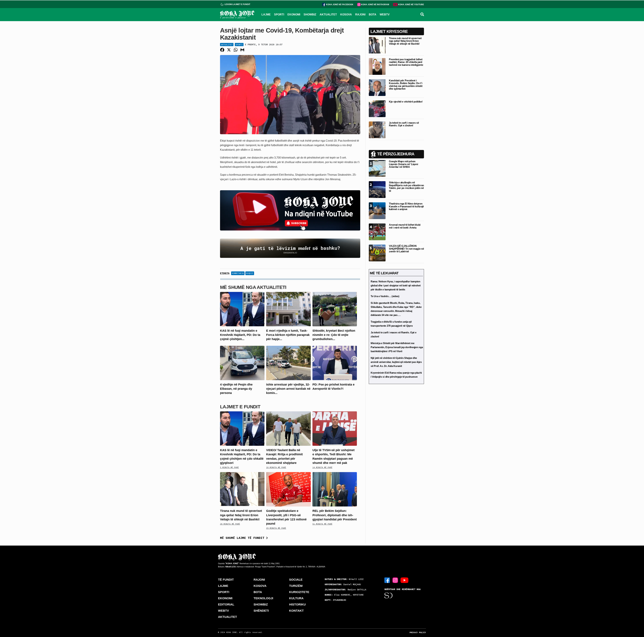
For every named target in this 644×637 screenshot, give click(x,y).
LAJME (266, 14)
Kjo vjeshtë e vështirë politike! (405, 101)
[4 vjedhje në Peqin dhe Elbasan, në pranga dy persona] (242, 362)
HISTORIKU (297, 604)
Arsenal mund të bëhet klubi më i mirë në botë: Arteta (404, 226)
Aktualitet (227, 44)
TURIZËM (296, 586)
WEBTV (385, 14)
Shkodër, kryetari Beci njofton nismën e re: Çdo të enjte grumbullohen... (333, 335)
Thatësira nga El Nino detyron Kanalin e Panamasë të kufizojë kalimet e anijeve (406, 206)
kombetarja (238, 273)
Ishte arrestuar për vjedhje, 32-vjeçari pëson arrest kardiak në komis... (288, 389)
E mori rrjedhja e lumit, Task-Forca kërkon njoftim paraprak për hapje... (288, 335)
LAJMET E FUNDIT (240, 406)
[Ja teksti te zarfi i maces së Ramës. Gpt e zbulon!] (377, 129)
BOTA (372, 14)
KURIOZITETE (299, 592)
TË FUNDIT (226, 579)
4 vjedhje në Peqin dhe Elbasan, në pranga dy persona (236, 389)
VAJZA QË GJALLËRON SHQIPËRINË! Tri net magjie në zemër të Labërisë (406, 248)
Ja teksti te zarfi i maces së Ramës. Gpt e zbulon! (404, 124)
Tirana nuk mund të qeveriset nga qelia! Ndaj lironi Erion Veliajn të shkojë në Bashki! (241, 515)
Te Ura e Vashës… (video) (385, 296)
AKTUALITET (328, 14)
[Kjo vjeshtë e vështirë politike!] (377, 108)
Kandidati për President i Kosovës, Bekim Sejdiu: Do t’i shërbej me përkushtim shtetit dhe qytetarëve (405, 84)
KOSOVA (346, 14)
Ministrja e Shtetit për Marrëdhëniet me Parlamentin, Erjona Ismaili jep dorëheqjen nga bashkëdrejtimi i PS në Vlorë (397, 347)
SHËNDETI (261, 610)
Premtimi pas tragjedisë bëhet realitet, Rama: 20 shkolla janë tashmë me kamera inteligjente (406, 62)
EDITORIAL (226, 604)
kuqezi (249, 273)
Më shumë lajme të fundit (243, 538)
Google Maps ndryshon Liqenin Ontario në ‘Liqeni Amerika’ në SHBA (403, 164)
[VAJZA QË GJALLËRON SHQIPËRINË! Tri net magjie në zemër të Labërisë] (377, 252)
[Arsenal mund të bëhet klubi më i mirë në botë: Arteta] (377, 231)
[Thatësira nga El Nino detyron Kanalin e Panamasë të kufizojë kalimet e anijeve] (377, 210)
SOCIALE (296, 579)
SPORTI (279, 14)
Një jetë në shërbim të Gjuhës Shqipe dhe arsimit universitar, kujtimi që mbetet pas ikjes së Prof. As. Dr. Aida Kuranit (396, 361)
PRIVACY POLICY (418, 632)
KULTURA (296, 598)
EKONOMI (293, 14)
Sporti (239, 44)
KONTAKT (296, 610)
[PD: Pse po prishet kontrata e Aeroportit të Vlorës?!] (334, 362)
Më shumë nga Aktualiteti (253, 287)
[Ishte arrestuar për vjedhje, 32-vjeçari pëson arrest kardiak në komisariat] (288, 362)
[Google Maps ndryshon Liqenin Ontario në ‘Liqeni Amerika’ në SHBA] (377, 168)
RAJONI (360, 14)
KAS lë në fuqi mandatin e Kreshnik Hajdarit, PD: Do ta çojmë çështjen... (240, 335)
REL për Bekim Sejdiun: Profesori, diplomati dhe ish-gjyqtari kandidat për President (334, 515)
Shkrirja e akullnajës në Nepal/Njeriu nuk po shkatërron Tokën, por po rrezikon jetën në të (406, 186)
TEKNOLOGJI (263, 598)
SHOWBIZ (310, 14)
